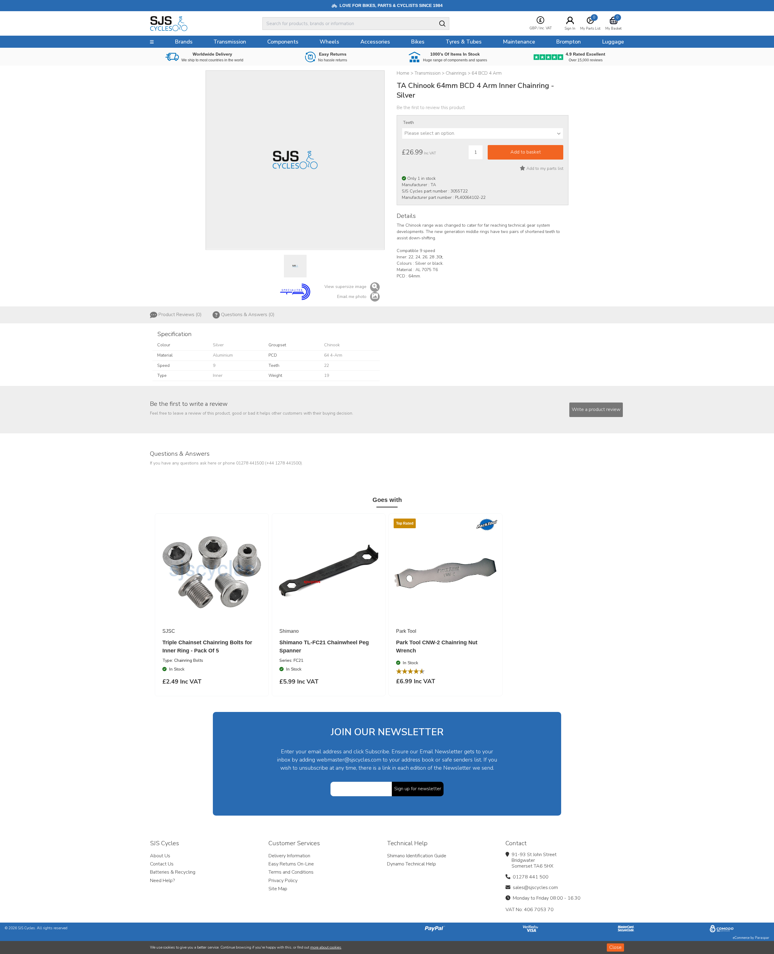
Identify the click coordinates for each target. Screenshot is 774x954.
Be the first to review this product (431, 107)
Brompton (568, 41)
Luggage (613, 41)
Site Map (277, 888)
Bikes (417, 41)
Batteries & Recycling (172, 872)
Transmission (229, 41)
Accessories (375, 41)
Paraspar (762, 938)
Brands (184, 41)
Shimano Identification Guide (416, 855)
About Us (160, 855)
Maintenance (519, 41)
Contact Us (162, 864)
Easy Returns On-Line (291, 864)
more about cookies (325, 947)
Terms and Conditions (291, 872)
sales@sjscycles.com (535, 887)
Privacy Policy (283, 880)
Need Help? (162, 880)
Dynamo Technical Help (411, 864)
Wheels (329, 41)
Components (282, 41)
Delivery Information (289, 855)
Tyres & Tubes (464, 41)
